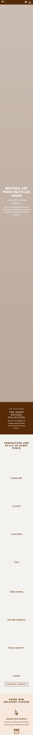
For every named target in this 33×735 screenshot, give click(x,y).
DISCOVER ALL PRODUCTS (16, 684)
